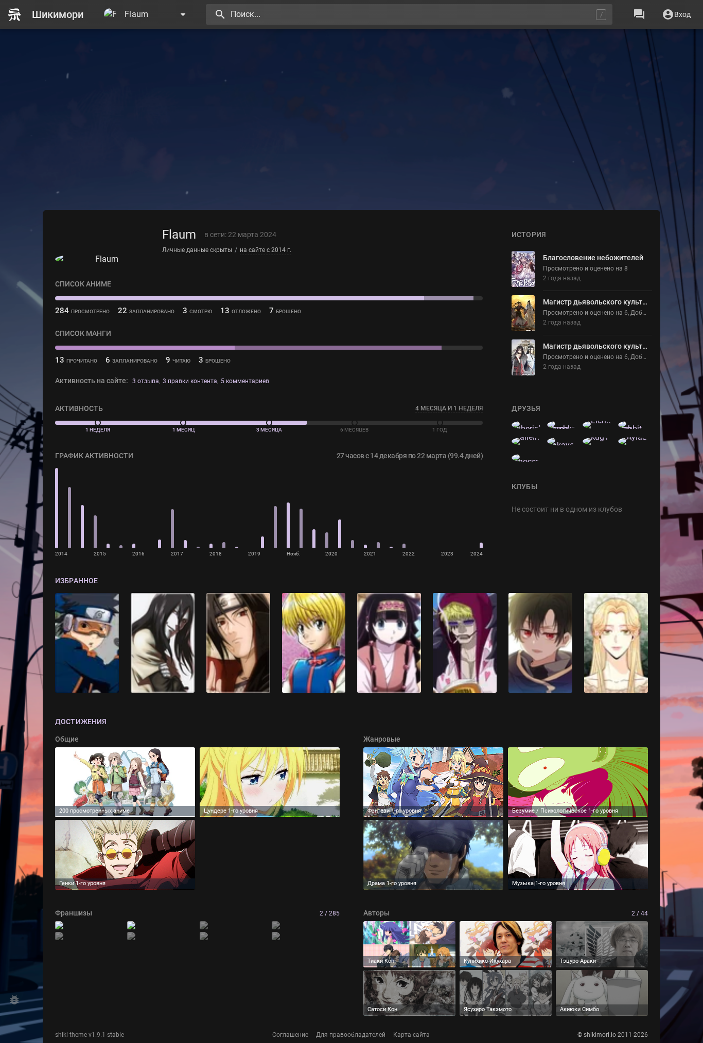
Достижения (81, 721)
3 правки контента (190, 381)
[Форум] (639, 14)
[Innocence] (526, 458)
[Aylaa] (633, 441)
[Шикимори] (50, 14)
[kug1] (597, 441)
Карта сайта (411, 1034)
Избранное (76, 581)
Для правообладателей (350, 1034)
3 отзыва (145, 381)
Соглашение (290, 1034)
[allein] (526, 441)
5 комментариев (245, 381)
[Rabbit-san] (633, 425)
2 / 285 (330, 913)
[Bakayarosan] (562, 441)
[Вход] (676, 14)
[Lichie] (597, 425)
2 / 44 (639, 913)
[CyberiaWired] (526, 425)
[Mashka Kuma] (562, 425)
